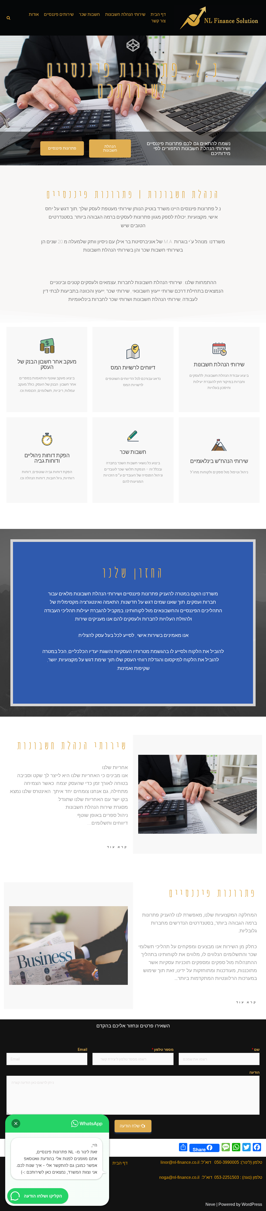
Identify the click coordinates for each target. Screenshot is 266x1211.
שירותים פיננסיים (59, 14)
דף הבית (158, 14)
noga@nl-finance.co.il (179, 1177)
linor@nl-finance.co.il (180, 1162)
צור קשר (158, 21)
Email (82, 1049)
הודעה (254, 1072)
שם (256, 1049)
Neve (210, 1204)
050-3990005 (226, 1162)
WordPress (252, 1204)
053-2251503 (226, 1177)
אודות (34, 14)
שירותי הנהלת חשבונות (125, 14)
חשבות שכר (89, 14)
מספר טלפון (162, 1049)
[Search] (8, 18)
